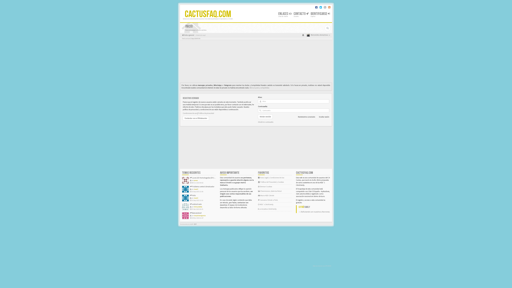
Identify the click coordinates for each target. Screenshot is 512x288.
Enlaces (283, 14)
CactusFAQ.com (208, 14)
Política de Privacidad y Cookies (272, 182)
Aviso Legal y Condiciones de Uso (272, 178)
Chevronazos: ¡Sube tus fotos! (271, 191)
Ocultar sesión (324, 117)
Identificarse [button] (319, 14)
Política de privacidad (206, 113)
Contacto (300, 14)
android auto (197, 204)
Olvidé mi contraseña (265, 122)
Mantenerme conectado (306, 117)
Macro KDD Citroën (267, 195)
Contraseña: (262, 106)
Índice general (189, 35)
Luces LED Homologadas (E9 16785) (205, 178)
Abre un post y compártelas (259, 88)
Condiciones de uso (190, 113)
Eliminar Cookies (265, 186)
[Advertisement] (256, 62)
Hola (194, 195)
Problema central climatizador (203, 186)
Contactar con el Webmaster (196, 118)
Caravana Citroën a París (268, 200)
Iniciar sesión (265, 117)
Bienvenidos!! (197, 213)
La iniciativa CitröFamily (268, 209)
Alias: (260, 97)
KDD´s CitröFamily (266, 204)
